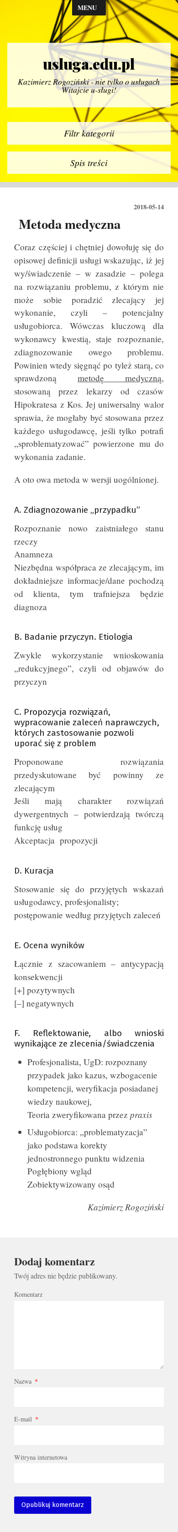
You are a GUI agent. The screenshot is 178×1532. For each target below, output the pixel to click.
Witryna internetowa (40, 1457)
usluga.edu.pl (89, 63)
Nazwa (26, 1381)
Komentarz (28, 1294)
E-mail (26, 1419)
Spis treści (88, 162)
